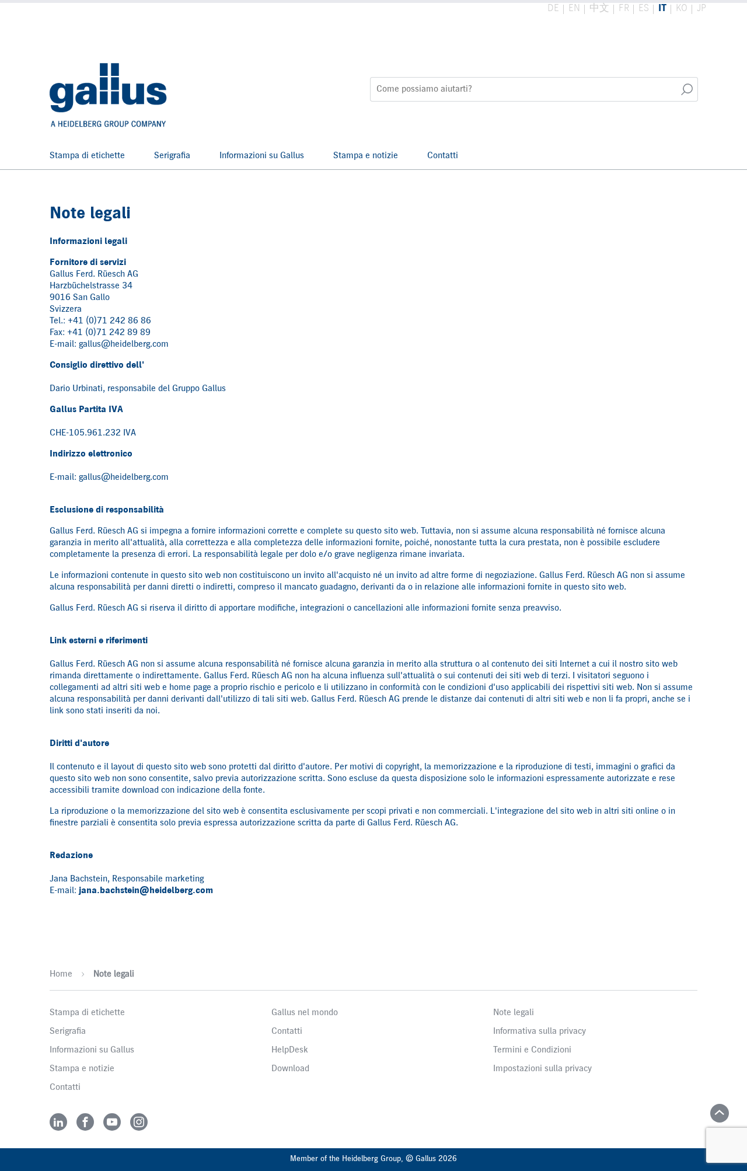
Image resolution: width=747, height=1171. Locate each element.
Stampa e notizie (365, 156)
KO (681, 8)
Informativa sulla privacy (539, 1031)
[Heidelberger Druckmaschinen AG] (109, 89)
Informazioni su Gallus (261, 156)
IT (662, 8)
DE (553, 8)
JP (701, 8)
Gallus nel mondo (304, 1012)
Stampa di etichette (87, 156)
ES (643, 8)
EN (574, 8)
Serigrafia (172, 156)
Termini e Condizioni (532, 1050)
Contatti (442, 156)
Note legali (113, 974)
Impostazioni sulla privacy (542, 1069)
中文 (599, 8)
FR (624, 8)
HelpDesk (289, 1050)
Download (290, 1069)
